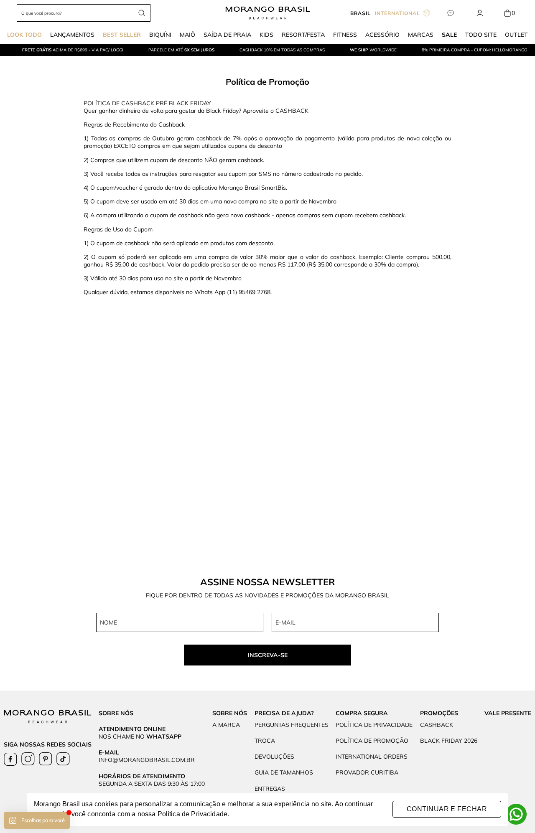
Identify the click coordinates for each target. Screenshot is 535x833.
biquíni (160, 34)
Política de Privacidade (192, 814)
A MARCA (226, 725)
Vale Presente (507, 713)
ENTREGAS (270, 788)
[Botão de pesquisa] (141, 13)
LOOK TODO (24, 34)
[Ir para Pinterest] (45, 759)
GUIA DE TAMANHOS (284, 772)
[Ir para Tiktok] (63, 759)
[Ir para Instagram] (28, 759)
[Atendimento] (450, 13)
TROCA (265, 740)
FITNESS (345, 34)
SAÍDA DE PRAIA (227, 34)
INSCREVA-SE (268, 655)
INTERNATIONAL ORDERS (372, 756)
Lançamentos (72, 34)
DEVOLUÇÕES (274, 756)
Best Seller (122, 34)
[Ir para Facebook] (10, 759)
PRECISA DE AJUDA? (284, 713)
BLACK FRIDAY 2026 (448, 740)
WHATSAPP (163, 736)
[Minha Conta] (479, 13)
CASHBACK (436, 725)
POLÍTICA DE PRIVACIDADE (374, 725)
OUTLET (516, 34)
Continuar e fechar (447, 809)
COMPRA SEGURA (362, 713)
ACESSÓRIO (382, 34)
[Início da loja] (267, 13)
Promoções (439, 713)
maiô (187, 34)
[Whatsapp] (516, 814)
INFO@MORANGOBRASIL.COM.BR (147, 760)
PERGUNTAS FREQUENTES (292, 725)
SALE (449, 34)
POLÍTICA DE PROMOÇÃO (372, 740)
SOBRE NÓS (229, 713)
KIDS (266, 34)
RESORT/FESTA (303, 34)
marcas (420, 34)
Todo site (481, 34)
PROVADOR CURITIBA (367, 772)
